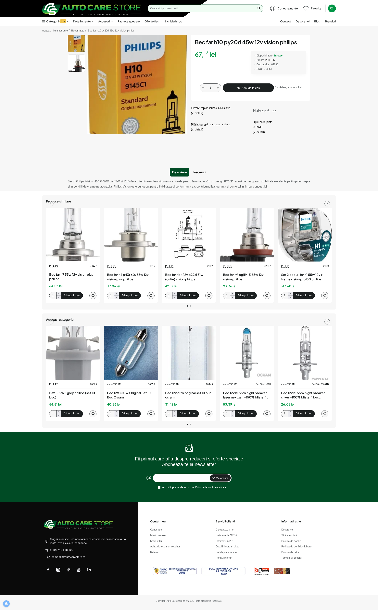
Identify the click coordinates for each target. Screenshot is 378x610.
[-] (203, 88)
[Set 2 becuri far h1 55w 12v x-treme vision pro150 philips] (305, 235)
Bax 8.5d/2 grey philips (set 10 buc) (72, 395)
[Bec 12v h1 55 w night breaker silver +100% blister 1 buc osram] (305, 353)
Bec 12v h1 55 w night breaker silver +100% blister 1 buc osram (303, 395)
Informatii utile (291, 521)
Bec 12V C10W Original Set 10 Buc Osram (129, 395)
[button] (76, 36)
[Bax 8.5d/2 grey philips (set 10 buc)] (73, 353)
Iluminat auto (60, 30)
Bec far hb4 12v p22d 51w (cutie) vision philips (184, 277)
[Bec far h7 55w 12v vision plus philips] (73, 234)
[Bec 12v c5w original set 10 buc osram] (189, 353)
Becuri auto (77, 30)
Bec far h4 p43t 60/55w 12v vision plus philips (128, 277)
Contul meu (158, 521)
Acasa (45, 30)
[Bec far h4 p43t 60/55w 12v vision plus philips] (131, 235)
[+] (217, 88)
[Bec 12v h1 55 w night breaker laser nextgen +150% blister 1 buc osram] (247, 353)
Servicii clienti (225, 521)
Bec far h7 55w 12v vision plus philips (71, 276)
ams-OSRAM (114, 384)
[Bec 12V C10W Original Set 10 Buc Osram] (131, 353)
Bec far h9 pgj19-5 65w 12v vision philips (243, 277)
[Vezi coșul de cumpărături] (332, 8)
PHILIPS (270, 59)
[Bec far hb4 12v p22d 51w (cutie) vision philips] (189, 235)
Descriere (179, 172)
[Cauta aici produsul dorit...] (259, 8)
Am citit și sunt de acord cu (194, 487)
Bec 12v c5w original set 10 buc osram (188, 395)
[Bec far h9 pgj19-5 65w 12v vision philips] (247, 235)
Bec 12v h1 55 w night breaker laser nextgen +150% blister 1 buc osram (245, 395)
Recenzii (199, 172)
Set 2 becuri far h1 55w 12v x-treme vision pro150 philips (302, 277)
